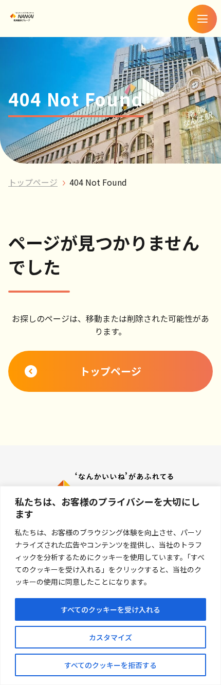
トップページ (33, 182)
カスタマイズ (110, 637)
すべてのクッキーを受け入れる (110, 609)
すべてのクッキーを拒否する (110, 665)
